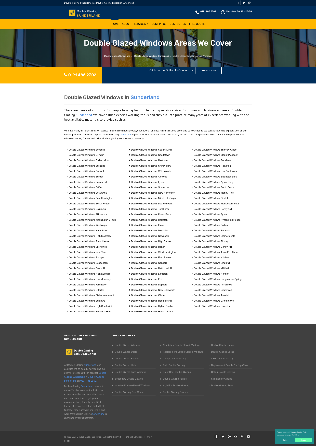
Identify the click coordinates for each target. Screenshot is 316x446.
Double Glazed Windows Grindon (86, 154)
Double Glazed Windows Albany (211, 241)
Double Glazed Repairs (127, 358)
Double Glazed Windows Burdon (85, 176)
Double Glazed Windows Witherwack (151, 171)
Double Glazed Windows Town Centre (88, 241)
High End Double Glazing (176, 385)
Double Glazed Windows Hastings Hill (151, 300)
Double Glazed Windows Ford (147, 279)
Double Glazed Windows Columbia (87, 209)
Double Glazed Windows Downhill (86, 268)
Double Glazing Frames (175, 392)
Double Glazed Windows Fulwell (148, 225)
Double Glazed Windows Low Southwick (215, 171)
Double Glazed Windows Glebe (148, 295)
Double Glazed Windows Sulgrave (86, 300)
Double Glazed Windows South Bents (214, 187)
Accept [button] (303, 440)
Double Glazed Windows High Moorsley (89, 235)
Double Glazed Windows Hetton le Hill (151, 268)
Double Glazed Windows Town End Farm (216, 252)
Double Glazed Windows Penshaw (212, 160)
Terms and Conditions (133, 436)
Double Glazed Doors (126, 351)
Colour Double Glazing (223, 372)
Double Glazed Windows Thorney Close (215, 149)
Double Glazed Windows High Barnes (151, 241)
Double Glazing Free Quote (129, 392)
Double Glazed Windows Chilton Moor (88, 160)
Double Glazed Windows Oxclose (149, 176)
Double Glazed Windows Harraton (149, 219)
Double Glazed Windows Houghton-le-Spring (217, 279)
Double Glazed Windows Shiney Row (151, 165)
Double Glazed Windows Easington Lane (215, 176)
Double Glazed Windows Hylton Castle (152, 306)
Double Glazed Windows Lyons (148, 182)
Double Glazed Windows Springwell (87, 246)
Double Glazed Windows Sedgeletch (88, 262)
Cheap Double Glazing (174, 358)
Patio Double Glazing (174, 365)
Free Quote (197, 23)
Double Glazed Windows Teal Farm (150, 209)
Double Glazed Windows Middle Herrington (154, 198)
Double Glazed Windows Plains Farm (151, 214)
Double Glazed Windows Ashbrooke (213, 284)
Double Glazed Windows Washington (88, 225)
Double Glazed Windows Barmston (212, 230)
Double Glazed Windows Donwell (86, 171)
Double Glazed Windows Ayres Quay (214, 182)
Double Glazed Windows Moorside (149, 230)
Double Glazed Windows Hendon (211, 273)
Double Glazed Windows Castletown (150, 154)
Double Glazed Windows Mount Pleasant (215, 154)
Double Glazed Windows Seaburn (86, 149)
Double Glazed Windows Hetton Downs (152, 311)
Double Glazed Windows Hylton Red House (217, 219)
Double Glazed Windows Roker (148, 246)
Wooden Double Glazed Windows (132, 385)
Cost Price (159, 23)
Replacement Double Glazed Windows (183, 351)
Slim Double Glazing (221, 378)
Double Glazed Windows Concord (149, 262)
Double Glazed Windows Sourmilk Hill (151, 149)
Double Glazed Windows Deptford (149, 284)
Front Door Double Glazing (177, 372)
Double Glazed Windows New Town (87, 252)
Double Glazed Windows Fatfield (85, 187)
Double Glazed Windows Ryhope (86, 257)
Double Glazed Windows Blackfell (212, 262)
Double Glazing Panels (175, 378)
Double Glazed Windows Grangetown (214, 300)
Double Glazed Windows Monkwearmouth (216, 203)
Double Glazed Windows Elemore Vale (214, 235)
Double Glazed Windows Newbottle (150, 235)
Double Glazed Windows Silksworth (87, 214)
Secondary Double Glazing (129, 378)
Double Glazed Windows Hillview (211, 257)
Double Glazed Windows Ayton (210, 214)
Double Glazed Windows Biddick (211, 198)
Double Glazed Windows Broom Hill (87, 182)
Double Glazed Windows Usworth (212, 306)
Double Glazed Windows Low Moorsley (89, 279)
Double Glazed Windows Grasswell (213, 290)
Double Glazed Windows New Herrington (153, 192)
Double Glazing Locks (222, 351)
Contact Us (178, 23)
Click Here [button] (295, 435)
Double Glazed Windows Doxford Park (151, 203)
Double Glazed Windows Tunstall (211, 295)
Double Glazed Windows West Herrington (153, 252)
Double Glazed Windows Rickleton (212, 165)
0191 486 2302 (208, 11)
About (126, 23)
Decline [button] (285, 440)
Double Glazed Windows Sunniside (150, 187)
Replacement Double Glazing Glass (229, 365)
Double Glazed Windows (127, 345)
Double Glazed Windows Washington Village (92, 219)
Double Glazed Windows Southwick (87, 192)
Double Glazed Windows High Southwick (90, 306)
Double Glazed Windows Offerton (86, 290)
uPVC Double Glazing (222, 358)
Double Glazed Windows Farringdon (87, 284)
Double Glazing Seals (222, 345)
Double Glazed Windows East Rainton (151, 257)
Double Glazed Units (125, 365)
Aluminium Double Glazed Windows (181, 345)
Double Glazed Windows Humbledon (88, 230)
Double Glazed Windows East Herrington (90, 198)
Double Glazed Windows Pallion (211, 225)
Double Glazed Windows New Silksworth (153, 290)
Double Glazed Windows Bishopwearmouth (91, 295)
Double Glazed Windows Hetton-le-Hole (89, 311)
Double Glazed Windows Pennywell (213, 209)
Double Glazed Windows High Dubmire (89, 273)
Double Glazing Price (222, 385)
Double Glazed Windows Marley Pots (214, 192)
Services (140, 23)
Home (114, 23)
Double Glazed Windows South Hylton (88, 203)
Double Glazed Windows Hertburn (149, 160)
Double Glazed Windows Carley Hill (213, 246)
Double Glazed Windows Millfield (211, 268)
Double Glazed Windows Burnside (86, 165)
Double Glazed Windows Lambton (149, 273)
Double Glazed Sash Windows (130, 372)
